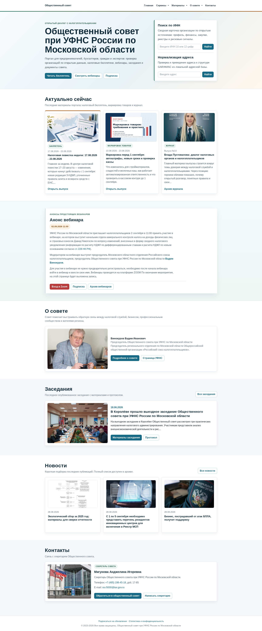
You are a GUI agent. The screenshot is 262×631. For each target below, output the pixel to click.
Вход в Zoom (59, 286)
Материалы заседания (126, 437)
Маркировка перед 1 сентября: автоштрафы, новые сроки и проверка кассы (130, 158)
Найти (208, 46)
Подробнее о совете (125, 358)
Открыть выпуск (58, 189)
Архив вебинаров (101, 286)
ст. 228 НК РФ (82, 249)
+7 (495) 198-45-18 (115, 582)
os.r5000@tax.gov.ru (113, 587)
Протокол (151, 437)
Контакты (210, 5)
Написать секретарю (157, 595)
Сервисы (161, 5)
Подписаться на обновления (112, 621)
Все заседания (206, 394)
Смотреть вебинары (87, 75)
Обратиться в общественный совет (117, 595)
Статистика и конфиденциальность (146, 621)
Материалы (178, 5)
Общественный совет (58, 5)
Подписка (112, 75)
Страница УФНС (152, 358)
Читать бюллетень (58, 75)
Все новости (207, 470)
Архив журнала (173, 189)
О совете (195, 5)
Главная (148, 5)
